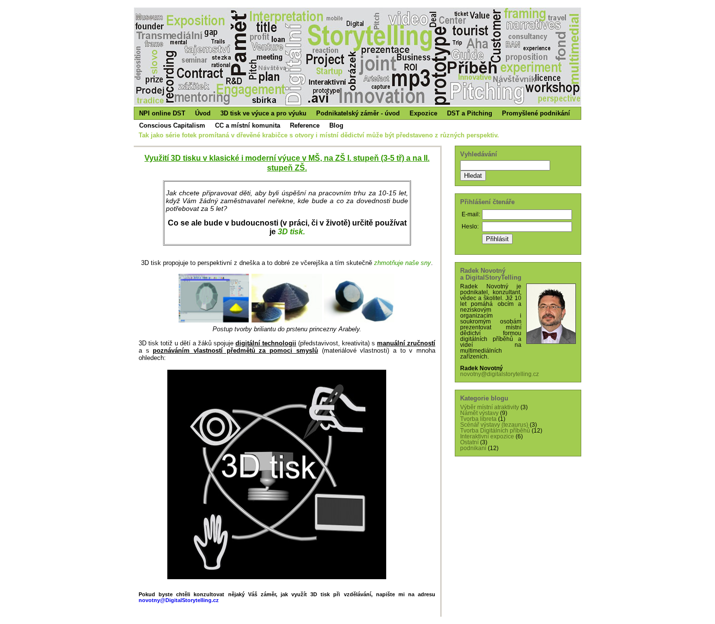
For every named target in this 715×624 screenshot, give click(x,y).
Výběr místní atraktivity (489, 407)
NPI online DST (162, 113)
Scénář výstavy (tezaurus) (494, 425)
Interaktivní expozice (487, 436)
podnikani (473, 448)
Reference (305, 125)
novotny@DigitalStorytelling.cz (179, 600)
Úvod (203, 113)
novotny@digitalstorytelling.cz (499, 374)
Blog (336, 125)
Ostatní (469, 442)
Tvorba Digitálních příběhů (495, 431)
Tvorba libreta (478, 419)
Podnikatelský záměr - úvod (358, 113)
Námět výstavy (479, 413)
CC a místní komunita (247, 125)
